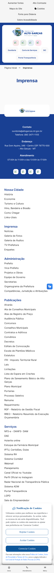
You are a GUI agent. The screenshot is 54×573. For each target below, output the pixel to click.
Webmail (9, 463)
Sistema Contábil (13, 458)
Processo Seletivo (14, 395)
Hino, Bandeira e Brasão (17, 208)
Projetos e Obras (13, 272)
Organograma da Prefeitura (19, 286)
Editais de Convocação (17, 346)
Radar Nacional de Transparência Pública (26, 481)
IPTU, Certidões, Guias (16, 449)
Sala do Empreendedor (16, 500)
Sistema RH (10, 454)
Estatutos (9, 355)
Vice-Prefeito (11, 268)
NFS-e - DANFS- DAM (16, 431)
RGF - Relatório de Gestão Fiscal (22, 409)
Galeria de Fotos (13, 235)
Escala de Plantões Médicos (19, 350)
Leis (6, 364)
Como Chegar (12, 212)
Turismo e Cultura (14, 203)
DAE (6, 435)
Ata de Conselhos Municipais (20, 309)
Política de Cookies (36, 554)
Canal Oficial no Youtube (17, 472)
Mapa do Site (16, 8)
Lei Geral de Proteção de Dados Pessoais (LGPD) (23, 560)
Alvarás (8, 304)
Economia (9, 199)
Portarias (9, 391)
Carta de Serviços (29, 50)
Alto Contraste (39, 3)
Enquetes (9, 249)
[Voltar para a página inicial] (27, 111)
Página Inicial (10, 68)
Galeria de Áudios (14, 240)
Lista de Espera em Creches (19, 373)
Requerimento (11, 404)
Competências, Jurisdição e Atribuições (26, 291)
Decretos (9, 341)
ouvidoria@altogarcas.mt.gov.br (27, 131)
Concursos (10, 323)
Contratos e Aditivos (15, 332)
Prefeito (8, 263)
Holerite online (12, 440)
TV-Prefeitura (11, 245)
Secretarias (10, 281)
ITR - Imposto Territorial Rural (20, 360)
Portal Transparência (27, 58)
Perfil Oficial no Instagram (18, 477)
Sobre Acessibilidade (27, 20)
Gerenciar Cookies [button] (27, 548)
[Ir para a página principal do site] (27, 32)
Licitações (9, 369)
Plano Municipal (12, 386)
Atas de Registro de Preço (18, 314)
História (8, 194)
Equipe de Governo (14, 277)
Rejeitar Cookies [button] (27, 532)
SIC (44, 50)
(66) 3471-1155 (31, 134)
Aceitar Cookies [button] (27, 540)
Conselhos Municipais (16, 327)
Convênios (10, 337)
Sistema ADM (11, 486)
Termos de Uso (22, 557)
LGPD (7, 495)
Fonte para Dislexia (27, 14)
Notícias (8, 231)
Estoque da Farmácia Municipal (21, 445)
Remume (9, 400)
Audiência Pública (14, 318)
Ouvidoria (12, 50)
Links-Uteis (10, 217)
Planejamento (11, 468)
